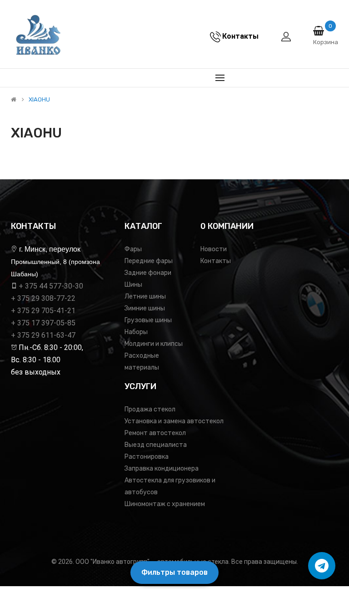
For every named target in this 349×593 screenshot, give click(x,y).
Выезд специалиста (156, 445)
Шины (133, 285)
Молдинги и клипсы (154, 344)
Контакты (215, 261)
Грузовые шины (148, 320)
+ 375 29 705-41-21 (43, 310)
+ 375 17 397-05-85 (43, 323)
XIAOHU (39, 99)
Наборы (136, 332)
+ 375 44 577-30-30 (51, 286)
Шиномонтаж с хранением (165, 504)
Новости (213, 249)
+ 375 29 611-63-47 (43, 335)
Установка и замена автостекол (174, 421)
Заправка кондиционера (162, 468)
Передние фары (149, 261)
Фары (133, 249)
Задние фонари (148, 273)
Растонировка (147, 457)
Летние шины (145, 296)
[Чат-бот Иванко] (321, 565)
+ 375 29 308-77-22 (43, 298)
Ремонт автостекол (155, 433)
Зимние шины (145, 308)
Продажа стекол (150, 409)
